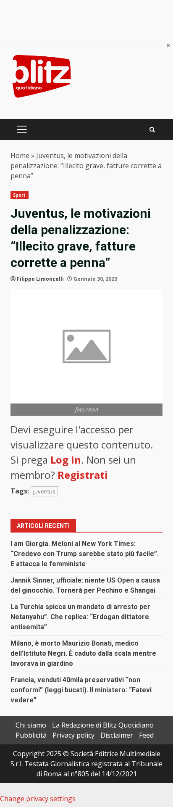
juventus (44, 491)
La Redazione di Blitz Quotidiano (103, 725)
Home (19, 155)
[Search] (152, 129)
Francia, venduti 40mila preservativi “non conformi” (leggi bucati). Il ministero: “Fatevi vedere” (81, 690)
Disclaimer (116, 735)
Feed (146, 735)
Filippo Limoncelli (40, 278)
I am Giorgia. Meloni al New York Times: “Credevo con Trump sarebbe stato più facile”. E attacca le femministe (84, 554)
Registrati (83, 475)
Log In (65, 460)
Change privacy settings (38, 798)
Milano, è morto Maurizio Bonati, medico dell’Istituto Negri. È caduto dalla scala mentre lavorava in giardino (83, 653)
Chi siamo (31, 725)
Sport (19, 195)
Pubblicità (31, 735)
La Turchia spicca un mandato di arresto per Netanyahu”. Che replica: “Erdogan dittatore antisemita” (80, 617)
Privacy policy (73, 735)
